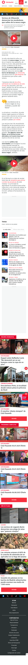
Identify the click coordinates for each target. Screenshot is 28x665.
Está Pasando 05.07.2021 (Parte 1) (14, 434)
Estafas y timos (13, 277)
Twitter (7, 14)
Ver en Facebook (3, 596)
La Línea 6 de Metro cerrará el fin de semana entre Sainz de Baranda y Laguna (5, 245)
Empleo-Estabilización (14, 635)
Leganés (3, 525)
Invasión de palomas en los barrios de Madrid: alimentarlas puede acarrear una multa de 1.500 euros (14, 566)
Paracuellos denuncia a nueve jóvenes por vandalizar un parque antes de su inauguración (5, 270)
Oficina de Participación (14, 642)
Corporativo (14, 618)
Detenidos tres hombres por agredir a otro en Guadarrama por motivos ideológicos (5, 235)
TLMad (10, 6)
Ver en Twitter (7, 596)
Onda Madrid (18, 6)
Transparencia (14, 625)
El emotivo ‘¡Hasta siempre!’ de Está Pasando (14, 400)
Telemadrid (14, 605)
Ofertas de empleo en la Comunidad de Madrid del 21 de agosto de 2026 (5, 262)
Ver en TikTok (16, 596)
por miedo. (17, 119)
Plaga (3, 224)
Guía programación (14, 612)
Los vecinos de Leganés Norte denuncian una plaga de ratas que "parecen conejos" (14, 515)
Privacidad (14, 645)
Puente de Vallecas (14, 250)
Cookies (14, 650)
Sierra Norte (5, 550)
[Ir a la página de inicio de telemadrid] (7, 2)
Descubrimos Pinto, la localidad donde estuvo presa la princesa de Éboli (14, 374)
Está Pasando (19, 74)
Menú (26, 2)
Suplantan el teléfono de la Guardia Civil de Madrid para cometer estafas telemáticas (5, 279)
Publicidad (14, 630)
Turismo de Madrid (7, 383)
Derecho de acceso (14, 632)
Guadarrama (12, 233)
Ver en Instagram (11, 596)
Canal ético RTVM (14, 640)
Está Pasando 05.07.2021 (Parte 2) (14, 458)
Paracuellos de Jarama (15, 267)
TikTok (16, 14)
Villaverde (21, 73)
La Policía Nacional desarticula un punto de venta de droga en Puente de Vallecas (5, 253)
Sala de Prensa (14, 620)
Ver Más (14, 418)
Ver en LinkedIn (20, 596)
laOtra (14, 610)
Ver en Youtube (24, 596)
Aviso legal (14, 647)
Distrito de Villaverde (11, 224)
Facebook (2, 14)
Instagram (11, 14)
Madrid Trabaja (13, 260)
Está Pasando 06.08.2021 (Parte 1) (14, 481)
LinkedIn (21, 14)
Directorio (14, 627)
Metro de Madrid (14, 242)
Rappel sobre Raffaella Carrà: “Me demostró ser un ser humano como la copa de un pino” (14, 346)
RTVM (14, 600)
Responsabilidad (14, 622)
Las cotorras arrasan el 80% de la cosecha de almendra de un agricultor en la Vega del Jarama (14, 541)
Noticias (4, 6)
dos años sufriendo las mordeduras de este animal (13, 83)
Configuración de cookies (14, 652)
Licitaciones (14, 637)
